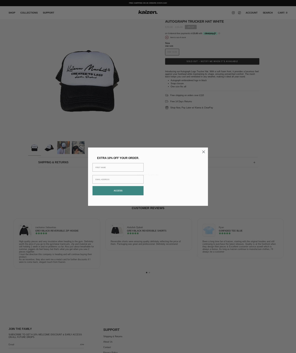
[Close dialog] (204, 136)
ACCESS (118, 190)
